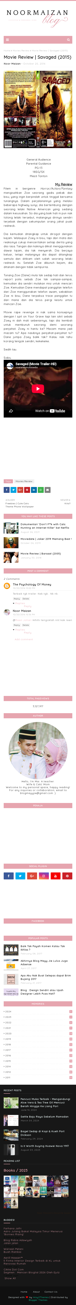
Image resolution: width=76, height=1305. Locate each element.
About (36, 1291)
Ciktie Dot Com (14, 1269)
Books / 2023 (16, 1170)
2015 (38, 1061)
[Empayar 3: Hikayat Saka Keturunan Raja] (28, 1196)
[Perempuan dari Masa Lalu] (43, 1185)
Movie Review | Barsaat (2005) (41, 553)
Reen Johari (23, 620)
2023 (38, 1017)
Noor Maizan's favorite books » (54, 1213)
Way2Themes (41, 1297)
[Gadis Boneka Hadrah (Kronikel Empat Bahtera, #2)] (28, 1185)
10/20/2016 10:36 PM (24, 614)
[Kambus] (43, 1196)
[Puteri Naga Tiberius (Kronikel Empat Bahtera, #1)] (36, 1186)
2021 (38, 1028)
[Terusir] (57, 1196)
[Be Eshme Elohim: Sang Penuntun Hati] (14, 1196)
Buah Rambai (12, 1251)
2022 (38, 1022)
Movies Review (21, 50)
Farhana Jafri (13, 1228)
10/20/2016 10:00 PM (24, 588)
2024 (38, 1011)
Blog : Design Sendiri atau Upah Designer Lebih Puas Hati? (42, 992)
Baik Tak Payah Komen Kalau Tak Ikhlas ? (43, 948)
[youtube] (56, 875)
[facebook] (9, 875)
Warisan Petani (13, 1248)
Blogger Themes (38, 1300)
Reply (17, 599)
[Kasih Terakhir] (14, 1186)
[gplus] (32, 875)
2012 (38, 1072)
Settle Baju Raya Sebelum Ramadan (45, 1116)
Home (7, 50)
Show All (10, 1278)
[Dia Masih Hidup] (57, 1185)
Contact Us (51, 1291)
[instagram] (44, 875)
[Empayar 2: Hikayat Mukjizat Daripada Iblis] (36, 1196)
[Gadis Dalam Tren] (64, 1186)
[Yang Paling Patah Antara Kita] (21, 1196)
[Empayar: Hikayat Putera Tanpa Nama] (14, 1207)
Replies (20, 603)
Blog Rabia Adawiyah (18, 1240)
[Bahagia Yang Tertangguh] (7, 1197)
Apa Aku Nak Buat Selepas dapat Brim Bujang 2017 (46, 977)
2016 (38, 1055)
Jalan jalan (11, 1243)
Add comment (24, 639)
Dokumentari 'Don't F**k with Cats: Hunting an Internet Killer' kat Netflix (45, 526)
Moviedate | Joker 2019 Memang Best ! (46, 538)
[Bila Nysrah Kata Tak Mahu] (21, 1186)
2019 (38, 1039)
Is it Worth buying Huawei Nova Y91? (45, 1145)
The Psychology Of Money (32, 584)
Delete (26, 599)
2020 (38, 1033)
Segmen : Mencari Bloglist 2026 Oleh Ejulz (32, 1272)
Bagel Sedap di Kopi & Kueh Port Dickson (43, 1133)
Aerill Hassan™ (13, 1257)
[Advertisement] (38, 447)
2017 (38, 1050)
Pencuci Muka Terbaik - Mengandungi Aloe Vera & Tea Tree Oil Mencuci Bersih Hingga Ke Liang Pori (45, 1103)
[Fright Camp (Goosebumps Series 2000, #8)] (7, 1207)
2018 (38, 1044)
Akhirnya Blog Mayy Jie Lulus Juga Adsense (44, 962)
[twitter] (20, 875)
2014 (38, 1066)
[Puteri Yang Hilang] (50, 1185)
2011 (38, 1077)
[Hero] (50, 1196)
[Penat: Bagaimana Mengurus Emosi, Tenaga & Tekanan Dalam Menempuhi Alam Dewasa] (7, 1184)
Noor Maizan (12, 63)
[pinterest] (67, 875)
